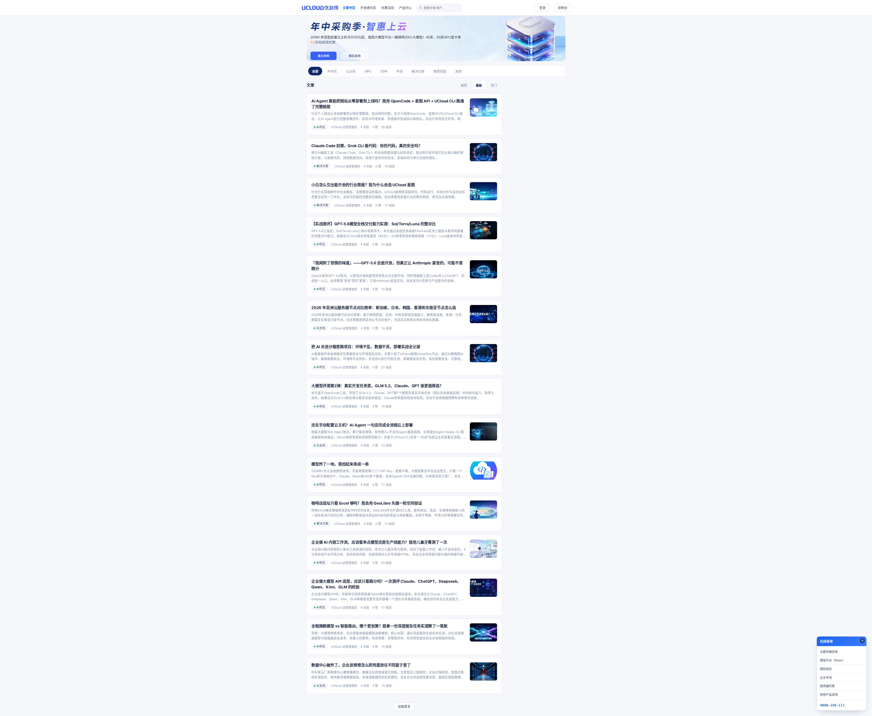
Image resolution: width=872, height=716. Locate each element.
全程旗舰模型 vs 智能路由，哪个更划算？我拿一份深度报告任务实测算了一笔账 (379, 626)
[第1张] (554, 56)
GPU (368, 71)
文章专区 (349, 8)
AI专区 (332, 71)
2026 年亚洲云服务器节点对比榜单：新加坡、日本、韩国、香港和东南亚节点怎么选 (383, 307)
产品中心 (405, 8)
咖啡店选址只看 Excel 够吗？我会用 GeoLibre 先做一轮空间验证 (366, 503)
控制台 (562, 8)
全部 (315, 71)
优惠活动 (387, 8)
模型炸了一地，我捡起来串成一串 (340, 464)
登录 (542, 8)
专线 (399, 71)
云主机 (351, 71)
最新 (479, 85)
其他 (458, 71)
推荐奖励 (440, 71)
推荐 (464, 85)
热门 (494, 85)
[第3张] (560, 56)
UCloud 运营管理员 (344, 127)
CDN (383, 71)
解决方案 (418, 71)
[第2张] (557, 56)
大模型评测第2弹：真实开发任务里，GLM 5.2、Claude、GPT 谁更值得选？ (377, 386)
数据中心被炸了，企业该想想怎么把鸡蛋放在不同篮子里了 (361, 665)
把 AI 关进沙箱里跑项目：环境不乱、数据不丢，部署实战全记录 (365, 346)
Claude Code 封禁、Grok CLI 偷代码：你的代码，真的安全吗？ (366, 146)
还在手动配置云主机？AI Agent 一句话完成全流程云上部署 (362, 425)
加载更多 (404, 706)
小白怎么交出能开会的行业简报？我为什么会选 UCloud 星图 (363, 185)
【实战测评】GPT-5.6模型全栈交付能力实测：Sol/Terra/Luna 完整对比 (373, 224)
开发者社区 (368, 8)
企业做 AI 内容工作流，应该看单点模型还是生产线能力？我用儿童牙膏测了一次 (379, 542)
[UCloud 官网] (320, 7)
